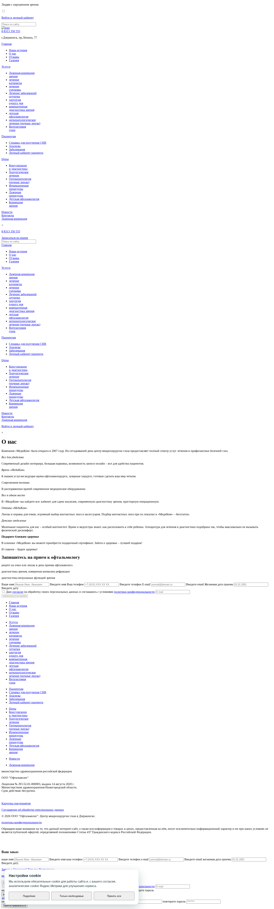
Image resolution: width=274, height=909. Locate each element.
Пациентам (8, 136)
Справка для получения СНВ (27, 142)
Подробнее (29, 896)
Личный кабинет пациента (26, 152)
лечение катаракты (15, 81)
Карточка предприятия (16, 803)
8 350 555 (10, 31)
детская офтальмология (18, 115)
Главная (6, 43)
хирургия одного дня (16, 101)
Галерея (14, 60)
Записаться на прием (14, 237)
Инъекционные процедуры (19, 187)
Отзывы (14, 57)
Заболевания (17, 149)
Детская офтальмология (24, 199)
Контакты (7, 215)
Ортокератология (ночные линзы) (20, 180)
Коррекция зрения (16, 204)
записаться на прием (15, 596)
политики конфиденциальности (134, 591)
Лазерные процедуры (16, 194)
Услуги (5, 66)
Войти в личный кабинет (17, 17)
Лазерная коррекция (14, 218)
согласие (17, 591)
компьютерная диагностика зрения (21, 108)
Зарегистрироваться (14, 905)
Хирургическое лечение (19, 174)
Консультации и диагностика (18, 167)
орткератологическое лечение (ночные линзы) (24, 121)
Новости (6, 212)
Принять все (114, 896)
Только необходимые (72, 896)
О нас (12, 53)
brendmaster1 (9, 844)
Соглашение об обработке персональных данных (32, 809)
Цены (5, 159)
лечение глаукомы (15, 88)
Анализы (15, 146)
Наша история (18, 50)
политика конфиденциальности (21, 822)
